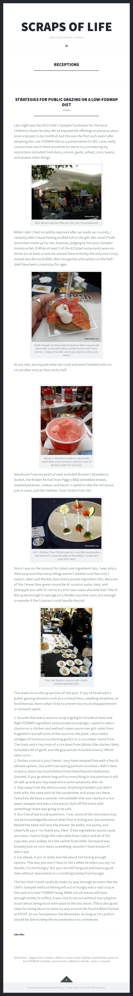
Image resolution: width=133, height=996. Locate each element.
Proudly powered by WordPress (45, 987)
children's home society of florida (73, 957)
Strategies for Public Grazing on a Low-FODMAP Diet (66, 102)
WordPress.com (96, 987)
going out (113, 957)
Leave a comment (100, 961)
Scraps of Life (66, 27)
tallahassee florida (78, 961)
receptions (45, 961)
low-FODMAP (30, 961)
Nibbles (66, 110)
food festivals (99, 957)
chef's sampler (45, 957)
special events (59, 961)
